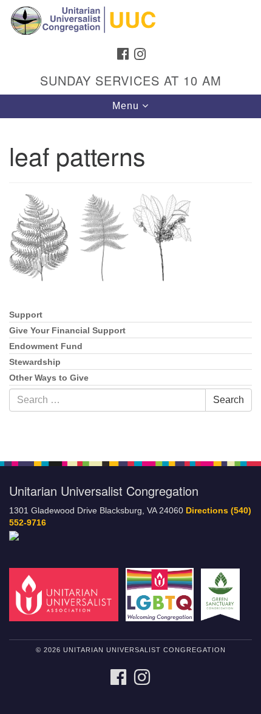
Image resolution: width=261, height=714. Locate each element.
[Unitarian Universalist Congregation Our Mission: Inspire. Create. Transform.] (130, 20)
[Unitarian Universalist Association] (66, 594)
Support (25, 314)
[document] (130, 283)
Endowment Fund (46, 346)
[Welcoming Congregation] (162, 594)
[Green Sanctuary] (223, 594)
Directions (207, 510)
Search (228, 400)
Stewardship (35, 362)
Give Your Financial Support (67, 330)
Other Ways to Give (49, 377)
